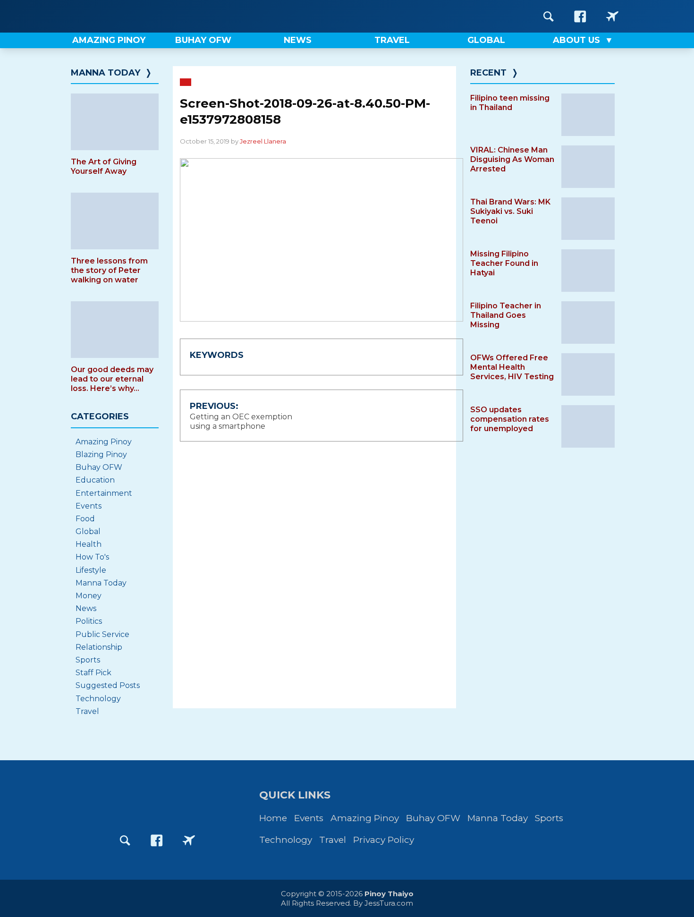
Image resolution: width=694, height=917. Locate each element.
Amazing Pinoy (104, 441)
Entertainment (104, 493)
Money (89, 595)
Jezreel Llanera (263, 141)
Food (85, 518)
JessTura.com (388, 903)
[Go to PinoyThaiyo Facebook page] (580, 16)
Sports (88, 659)
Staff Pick (93, 672)
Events (89, 505)
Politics (89, 621)
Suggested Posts (108, 685)
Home (273, 818)
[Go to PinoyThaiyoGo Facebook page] (612, 16)
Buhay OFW (99, 467)
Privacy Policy (383, 839)
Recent (488, 73)
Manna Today (105, 73)
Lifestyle (91, 570)
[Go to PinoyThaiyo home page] (130, 16)
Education (95, 479)
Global (88, 531)
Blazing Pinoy (101, 454)
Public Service (102, 634)
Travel (87, 711)
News (86, 608)
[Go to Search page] (549, 16)
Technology (98, 698)
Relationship (99, 647)
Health (89, 544)
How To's (92, 556)
